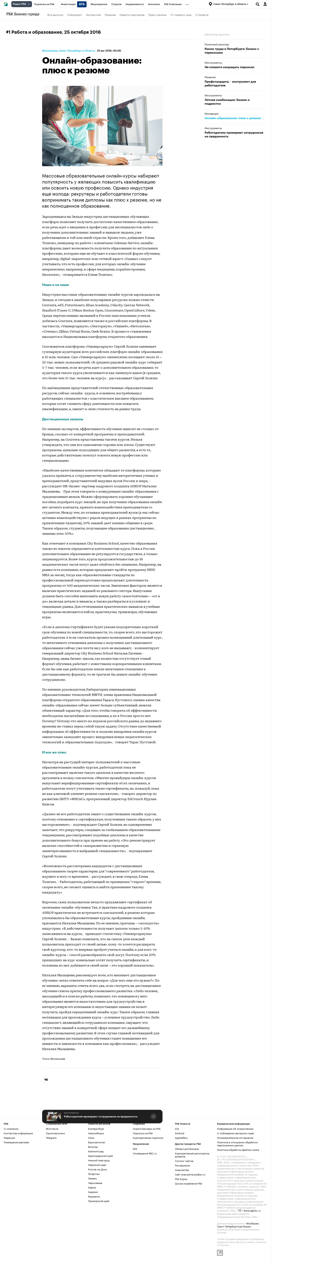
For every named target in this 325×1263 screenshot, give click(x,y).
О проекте (201, 14)
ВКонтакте (52, 1128)
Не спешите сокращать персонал (229, 67)
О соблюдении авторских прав (235, 1133)
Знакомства (182, 1170)
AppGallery (181, 1137)
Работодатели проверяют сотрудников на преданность (100, 1116)
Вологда (93, 1146)
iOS (177, 1128)
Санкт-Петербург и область (77, 50)
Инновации (49, 50)
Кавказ (92, 1187)
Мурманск (94, 1196)
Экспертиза (93, 14)
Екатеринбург (96, 1128)
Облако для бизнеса (187, 1148)
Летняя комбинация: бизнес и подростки (227, 101)
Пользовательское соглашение (235, 1137)
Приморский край (98, 1201)
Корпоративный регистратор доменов (192, 1154)
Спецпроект (74, 14)
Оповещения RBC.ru (145, 1153)
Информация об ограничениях (235, 1128)
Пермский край (97, 1164)
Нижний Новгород (99, 1160)
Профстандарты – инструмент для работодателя (230, 83)
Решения (210, 76)
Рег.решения (182, 1165)
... (187, 3)
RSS (135, 1148)
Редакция (9, 1137)
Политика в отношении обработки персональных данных (237, 1143)
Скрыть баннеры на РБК (147, 1128)
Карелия (93, 1192)
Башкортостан (96, 1142)
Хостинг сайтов (184, 1160)
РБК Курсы (181, 1179)
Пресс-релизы (157, 14)
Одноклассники (55, 1133)
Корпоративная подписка (148, 1137)
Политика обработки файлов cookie (238, 1149)
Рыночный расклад (217, 44)
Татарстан (94, 1173)
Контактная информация (18, 1133)
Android (179, 1133)
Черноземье (95, 1183)
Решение (110, 14)
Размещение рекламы (16, 1142)
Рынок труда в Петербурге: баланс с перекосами (232, 50)
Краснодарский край (100, 1155)
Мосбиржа (252, 1223)
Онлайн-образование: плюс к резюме (233, 118)
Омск (91, 1137)
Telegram (51, 1137)
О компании (11, 1128)
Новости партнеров (132, 14)
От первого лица (180, 14)
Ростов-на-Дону (97, 1169)
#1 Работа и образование (34, 32)
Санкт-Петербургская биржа (234, 1226)
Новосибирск (96, 1133)
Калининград (96, 1151)
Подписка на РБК (143, 1133)
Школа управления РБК (188, 1183)
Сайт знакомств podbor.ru (190, 1174)
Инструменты (71, 1113)
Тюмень (92, 1178)
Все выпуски (55, 14)
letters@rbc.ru (252, 1210)
